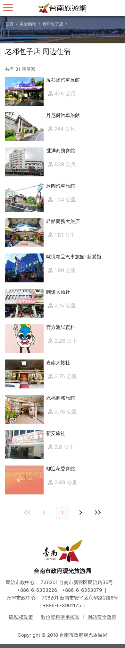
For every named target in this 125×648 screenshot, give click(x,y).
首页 (9, 23)
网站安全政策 (102, 617)
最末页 (97, 512)
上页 (80, 512)
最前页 (27, 512)
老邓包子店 (52, 23)
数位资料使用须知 (60, 617)
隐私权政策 (21, 617)
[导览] (8, 7)
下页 (44, 512)
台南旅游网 (62, 8)
